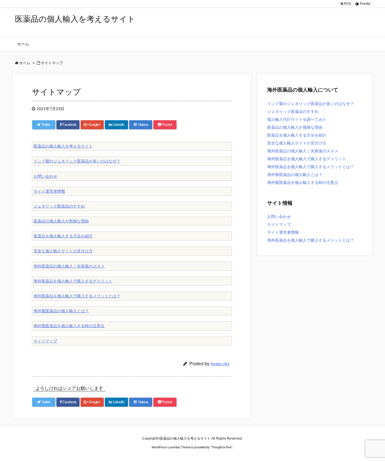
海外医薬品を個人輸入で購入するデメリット (73, 281)
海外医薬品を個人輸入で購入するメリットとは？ (77, 296)
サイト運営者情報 (49, 191)
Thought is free (221, 447)
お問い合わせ (45, 176)
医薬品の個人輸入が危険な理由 (61, 221)
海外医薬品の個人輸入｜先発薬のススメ (69, 266)
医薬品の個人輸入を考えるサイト (75, 19)
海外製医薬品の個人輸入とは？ (61, 311)
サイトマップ (45, 341)
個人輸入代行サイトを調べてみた (296, 119)
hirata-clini (220, 363)
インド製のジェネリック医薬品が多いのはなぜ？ (77, 161)
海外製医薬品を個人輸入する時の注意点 (69, 326)
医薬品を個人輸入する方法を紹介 (63, 236)
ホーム (23, 44)
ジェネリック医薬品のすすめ (59, 206)
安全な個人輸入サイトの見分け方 (63, 251)
